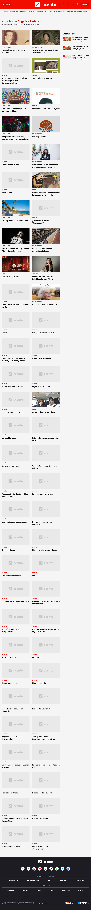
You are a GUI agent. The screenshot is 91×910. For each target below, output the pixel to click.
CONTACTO (5, 897)
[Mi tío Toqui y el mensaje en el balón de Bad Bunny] (16, 100)
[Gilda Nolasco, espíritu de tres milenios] (46, 457)
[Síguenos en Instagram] (68, 4)
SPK (52, 890)
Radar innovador (80, 11)
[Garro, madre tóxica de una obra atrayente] (16, 756)
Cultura (69, 11)
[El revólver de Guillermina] (16, 403)
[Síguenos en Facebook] (59, 4)
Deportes (48, 11)
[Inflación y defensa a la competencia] (16, 621)
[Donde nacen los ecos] (16, 674)
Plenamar (10, 890)
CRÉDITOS (86, 897)
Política (31, 11)
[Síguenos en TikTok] (51, 869)
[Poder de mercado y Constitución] (46, 838)
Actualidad (14, 11)
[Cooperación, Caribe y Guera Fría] (16, 593)
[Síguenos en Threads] (45, 869)
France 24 (63, 881)
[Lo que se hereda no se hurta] (46, 403)
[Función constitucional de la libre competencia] (46, 593)
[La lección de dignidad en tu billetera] (16, 42)
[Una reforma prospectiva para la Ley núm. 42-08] (46, 621)
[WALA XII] (46, 566)
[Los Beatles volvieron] (46, 700)
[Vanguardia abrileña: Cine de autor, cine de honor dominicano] (16, 128)
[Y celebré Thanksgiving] (46, 350)
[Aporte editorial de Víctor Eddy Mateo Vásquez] (16, 485)
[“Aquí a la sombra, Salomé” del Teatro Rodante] (46, 42)
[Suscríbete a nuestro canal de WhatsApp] (57, 869)
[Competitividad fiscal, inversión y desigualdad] (16, 810)
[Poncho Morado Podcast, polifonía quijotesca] (46, 240)
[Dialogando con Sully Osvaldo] (46, 323)
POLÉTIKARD (80, 881)
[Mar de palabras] (46, 128)
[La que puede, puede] (16, 156)
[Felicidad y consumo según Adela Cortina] (46, 429)
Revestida (66, 890)
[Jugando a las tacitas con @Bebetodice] (16, 728)
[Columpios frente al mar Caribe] (16, 212)
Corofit (81, 890)
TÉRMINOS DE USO (23, 897)
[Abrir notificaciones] (76, 4)
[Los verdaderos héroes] (16, 566)
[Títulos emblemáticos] (16, 838)
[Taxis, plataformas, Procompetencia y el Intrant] (46, 728)
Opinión (23, 11)
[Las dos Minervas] (16, 429)
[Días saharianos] (16, 540)
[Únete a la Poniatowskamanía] (46, 296)
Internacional (59, 11)
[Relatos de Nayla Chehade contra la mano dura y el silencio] (46, 184)
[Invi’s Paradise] (16, 184)
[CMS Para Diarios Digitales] (83, 903)
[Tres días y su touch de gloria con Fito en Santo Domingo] (16, 240)
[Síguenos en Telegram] (62, 869)
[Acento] (45, 861)
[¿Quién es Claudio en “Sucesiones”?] (46, 212)
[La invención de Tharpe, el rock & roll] (46, 756)
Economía (39, 11)
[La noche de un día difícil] (46, 485)
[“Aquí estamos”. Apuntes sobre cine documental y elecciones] (46, 156)
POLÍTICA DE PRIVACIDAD (44, 897)
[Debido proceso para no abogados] (46, 513)
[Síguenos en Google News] (68, 869)
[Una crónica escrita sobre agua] (16, 513)
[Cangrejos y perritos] (16, 457)
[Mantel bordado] (46, 674)
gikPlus (39, 890)
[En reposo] (46, 648)
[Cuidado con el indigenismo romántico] (16, 700)
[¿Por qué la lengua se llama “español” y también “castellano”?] (76, 49)
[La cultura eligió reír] (16, 268)
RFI (49, 881)
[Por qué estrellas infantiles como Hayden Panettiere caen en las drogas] (76, 40)
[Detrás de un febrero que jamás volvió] (16, 296)
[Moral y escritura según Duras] (46, 540)
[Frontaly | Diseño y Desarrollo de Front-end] (69, 903)
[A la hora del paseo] (46, 810)
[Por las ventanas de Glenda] (16, 377)
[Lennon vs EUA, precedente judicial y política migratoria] (16, 350)
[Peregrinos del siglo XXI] (46, 783)
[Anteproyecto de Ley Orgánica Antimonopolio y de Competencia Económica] (16, 71)
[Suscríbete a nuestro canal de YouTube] (72, 4)
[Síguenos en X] (64, 4)
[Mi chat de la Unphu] (16, 783)
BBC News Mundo (33, 881)
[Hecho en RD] (16, 323)
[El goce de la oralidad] (46, 377)
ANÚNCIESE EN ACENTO (67, 897)
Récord (25, 890)
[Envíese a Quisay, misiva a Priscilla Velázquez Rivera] (46, 268)
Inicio (6, 11)
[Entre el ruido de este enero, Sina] (46, 100)
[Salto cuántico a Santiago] (46, 71)
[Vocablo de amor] (16, 648)
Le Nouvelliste (12, 881)
